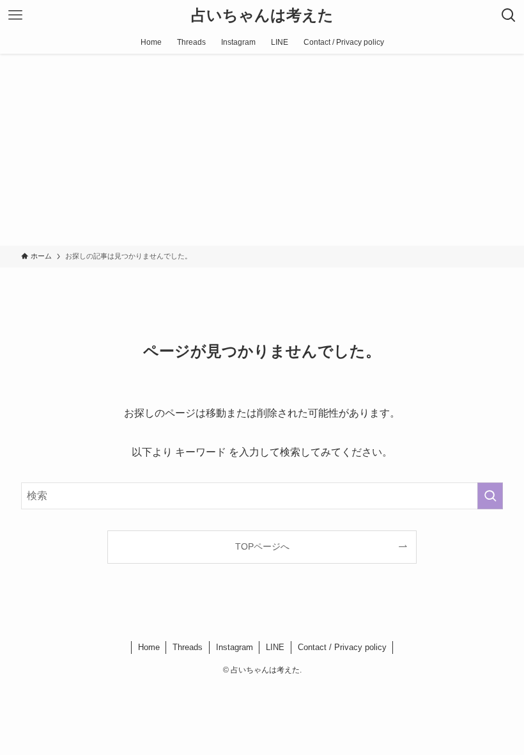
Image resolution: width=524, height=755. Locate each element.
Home (149, 647)
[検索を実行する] (490, 495)
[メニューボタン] (15, 15)
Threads (188, 647)
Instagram (234, 647)
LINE (275, 647)
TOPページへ (262, 546)
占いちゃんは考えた (262, 15)
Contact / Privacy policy (342, 647)
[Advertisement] (262, 149)
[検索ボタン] (508, 15)
